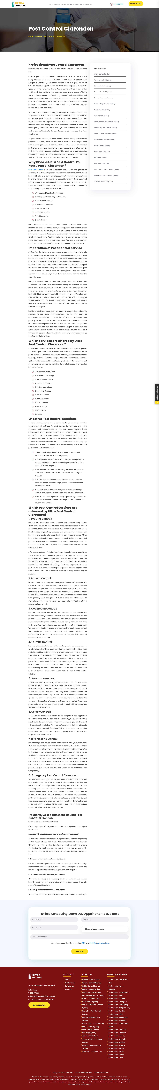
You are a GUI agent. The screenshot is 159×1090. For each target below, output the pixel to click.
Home (51, 4)
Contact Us (87, 4)
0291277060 (118, 4)
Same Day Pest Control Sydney (105, 128)
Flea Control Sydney (101, 116)
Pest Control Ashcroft (117, 1039)
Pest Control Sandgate (117, 1002)
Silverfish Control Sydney (103, 181)
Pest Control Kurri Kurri (117, 1030)
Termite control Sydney (103, 80)
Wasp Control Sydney (102, 74)
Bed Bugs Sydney (100, 157)
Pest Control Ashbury (116, 1036)
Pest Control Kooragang (118, 1005)
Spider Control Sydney (102, 86)
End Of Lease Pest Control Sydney (106, 122)
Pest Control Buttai (115, 995)
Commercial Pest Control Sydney (106, 169)
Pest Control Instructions (63, 4)
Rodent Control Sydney (103, 92)
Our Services (77, 4)
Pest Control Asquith (116, 1045)
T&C (83, 943)
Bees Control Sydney (102, 151)
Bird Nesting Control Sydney (104, 104)
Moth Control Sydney (102, 110)
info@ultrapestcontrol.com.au (42, 996)
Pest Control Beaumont (117, 1020)
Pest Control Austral (116, 1051)
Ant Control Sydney (101, 163)
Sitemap (68, 989)
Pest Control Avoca (116, 1055)
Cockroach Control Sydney (104, 140)
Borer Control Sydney (102, 146)
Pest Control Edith (115, 1014)
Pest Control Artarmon (117, 1033)
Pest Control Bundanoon (118, 1017)
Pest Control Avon (115, 1058)
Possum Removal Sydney (103, 98)
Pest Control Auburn (116, 1048)
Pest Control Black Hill (116, 998)
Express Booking (135, 4)
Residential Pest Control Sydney (106, 175)
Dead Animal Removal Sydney (105, 134)
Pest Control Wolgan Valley (119, 1008)
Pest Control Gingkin (116, 1011)
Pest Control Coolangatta (118, 992)
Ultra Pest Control (35, 170)
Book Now (79, 951)
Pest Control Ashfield (116, 1042)
